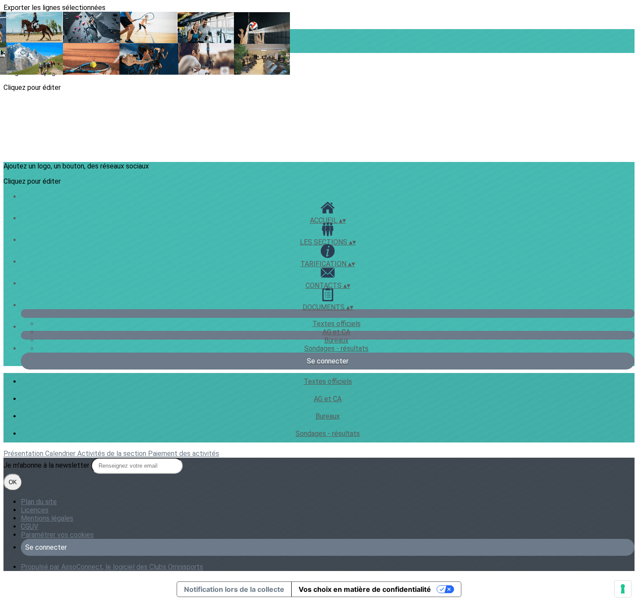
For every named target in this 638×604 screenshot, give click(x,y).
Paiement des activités (183, 453)
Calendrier (61, 453)
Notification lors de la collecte (234, 589)
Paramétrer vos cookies (57, 535)
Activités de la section (112, 453)
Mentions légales (47, 518)
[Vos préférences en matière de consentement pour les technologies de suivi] (623, 589)
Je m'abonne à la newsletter (47, 465)
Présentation (24, 453)
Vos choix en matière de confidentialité (365, 589)
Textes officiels (336, 324)
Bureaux (336, 340)
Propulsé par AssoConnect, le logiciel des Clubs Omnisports (112, 567)
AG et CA (336, 332)
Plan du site (39, 502)
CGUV (29, 526)
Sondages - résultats (336, 348)
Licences (35, 510)
